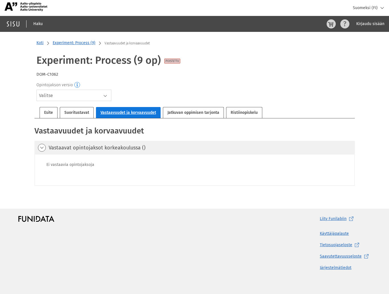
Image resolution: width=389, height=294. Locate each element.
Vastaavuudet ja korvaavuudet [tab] (128, 112)
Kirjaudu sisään (370, 23)
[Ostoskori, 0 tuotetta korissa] (331, 24)
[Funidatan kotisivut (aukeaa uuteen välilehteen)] (36, 218)
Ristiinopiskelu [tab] (244, 112)
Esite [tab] (48, 112)
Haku (38, 23)
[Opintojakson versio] (77, 85)
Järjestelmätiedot (335, 267)
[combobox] (73, 95)
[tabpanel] (194, 155)
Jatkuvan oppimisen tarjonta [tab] (193, 112)
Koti (40, 42)
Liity (333, 218)
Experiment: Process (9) (74, 42)
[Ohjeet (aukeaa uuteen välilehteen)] (345, 24)
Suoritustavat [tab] (76, 112)
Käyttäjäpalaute (334, 233)
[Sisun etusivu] (13, 24)
